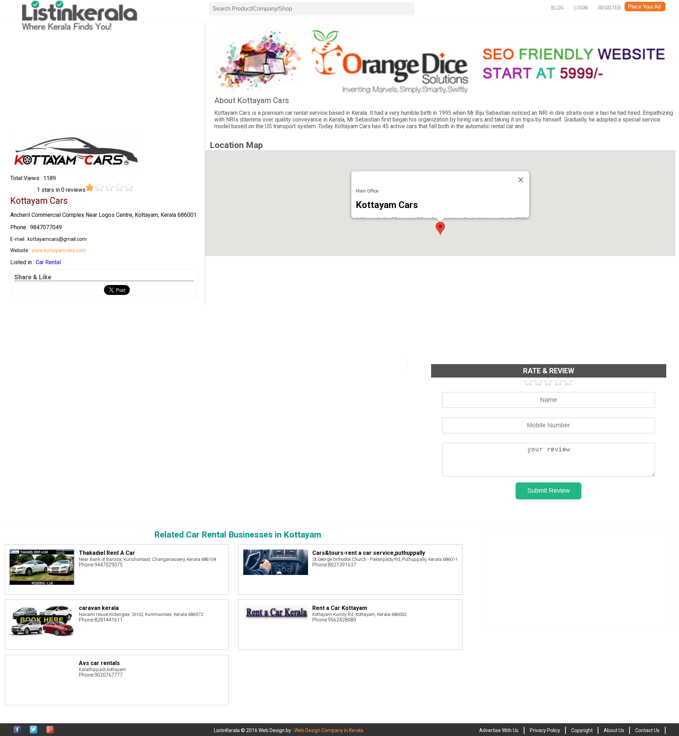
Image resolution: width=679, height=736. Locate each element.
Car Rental (48, 262)
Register (609, 8)
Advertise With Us (498, 730)
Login (581, 8)
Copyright (582, 730)
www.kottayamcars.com (58, 250)
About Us (614, 730)
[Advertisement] (104, 78)
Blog (557, 8)
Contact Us (647, 730)
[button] (440, 228)
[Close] (520, 179)
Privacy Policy (545, 730)
